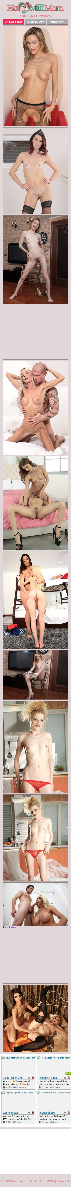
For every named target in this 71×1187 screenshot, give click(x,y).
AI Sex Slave (13, 21)
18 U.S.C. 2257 (35, 1181)
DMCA (51, 1181)
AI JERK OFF (35, 21)
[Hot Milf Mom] (35, 8)
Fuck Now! (57, 21)
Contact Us (63, 1181)
